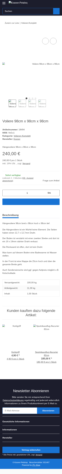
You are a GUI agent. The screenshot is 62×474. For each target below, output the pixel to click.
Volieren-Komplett (22, 136)
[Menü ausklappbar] (3, 2)
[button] (47, 3)
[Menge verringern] (6, 193)
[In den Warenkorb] (4, 33)
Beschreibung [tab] (10, 215)
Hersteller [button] (7, 438)
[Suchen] (56, 11)
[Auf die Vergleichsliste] (45, 41)
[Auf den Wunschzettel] (53, 41)
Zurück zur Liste (12, 23)
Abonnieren (48, 410)
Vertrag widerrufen (31, 450)
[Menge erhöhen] (56, 193)
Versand (26, 163)
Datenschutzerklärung (13, 400)
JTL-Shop (36, 465)
